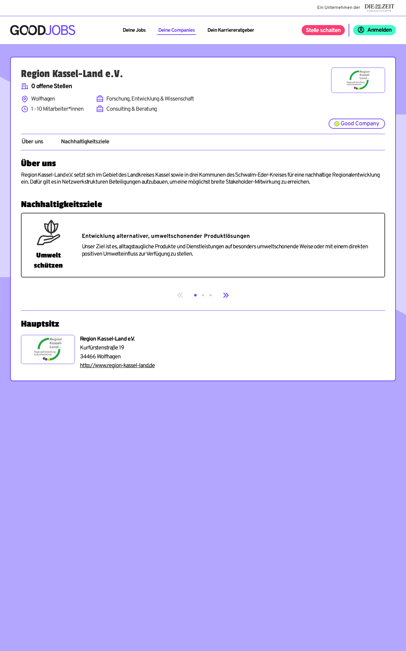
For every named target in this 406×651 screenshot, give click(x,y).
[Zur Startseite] (42, 30)
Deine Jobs (134, 30)
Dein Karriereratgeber (230, 30)
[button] (195, 295)
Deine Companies (176, 30)
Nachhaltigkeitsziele (85, 142)
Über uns (32, 142)
